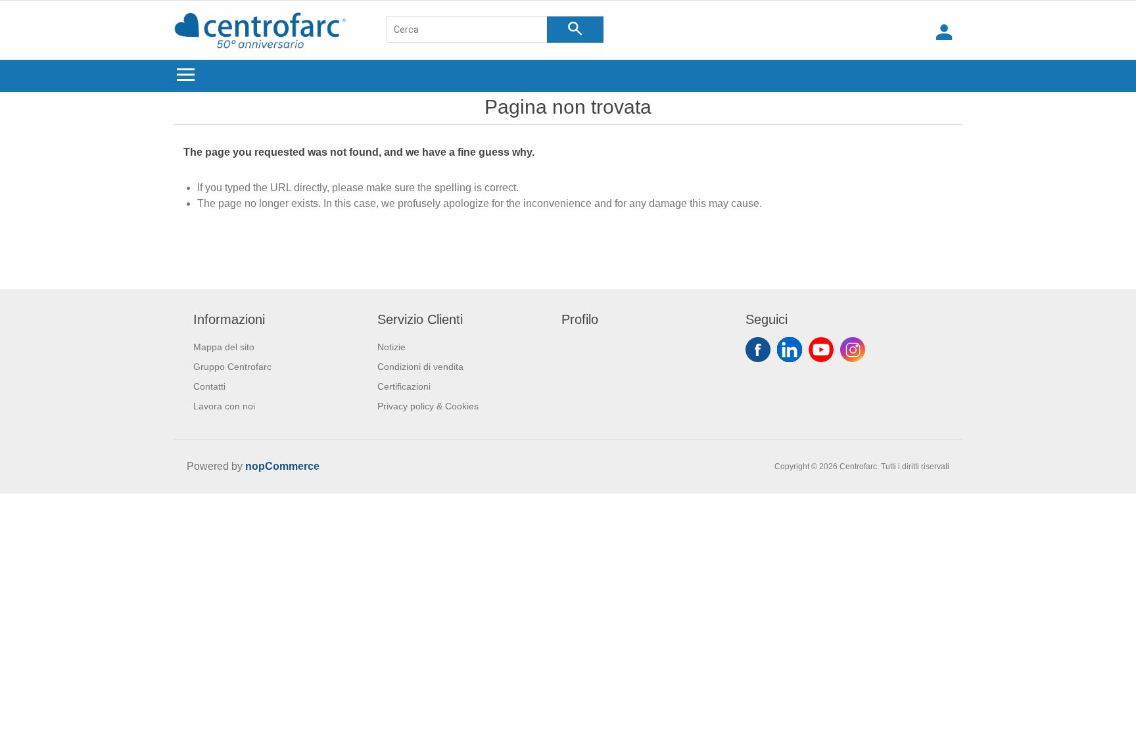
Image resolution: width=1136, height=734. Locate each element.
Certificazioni (404, 386)
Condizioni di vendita (420, 366)
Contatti (209, 386)
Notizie (391, 347)
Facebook (758, 349)
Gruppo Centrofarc (232, 366)
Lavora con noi (224, 406)
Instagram (852, 349)
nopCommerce (282, 466)
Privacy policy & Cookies (428, 406)
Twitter (789, 349)
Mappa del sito (223, 347)
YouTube (821, 349)
